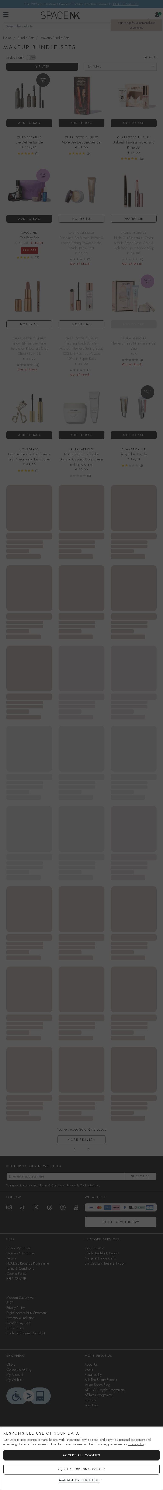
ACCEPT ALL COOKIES (81, 1455)
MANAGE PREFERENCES (78, 1480)
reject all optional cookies (81, 1469)
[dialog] (81, 1458)
